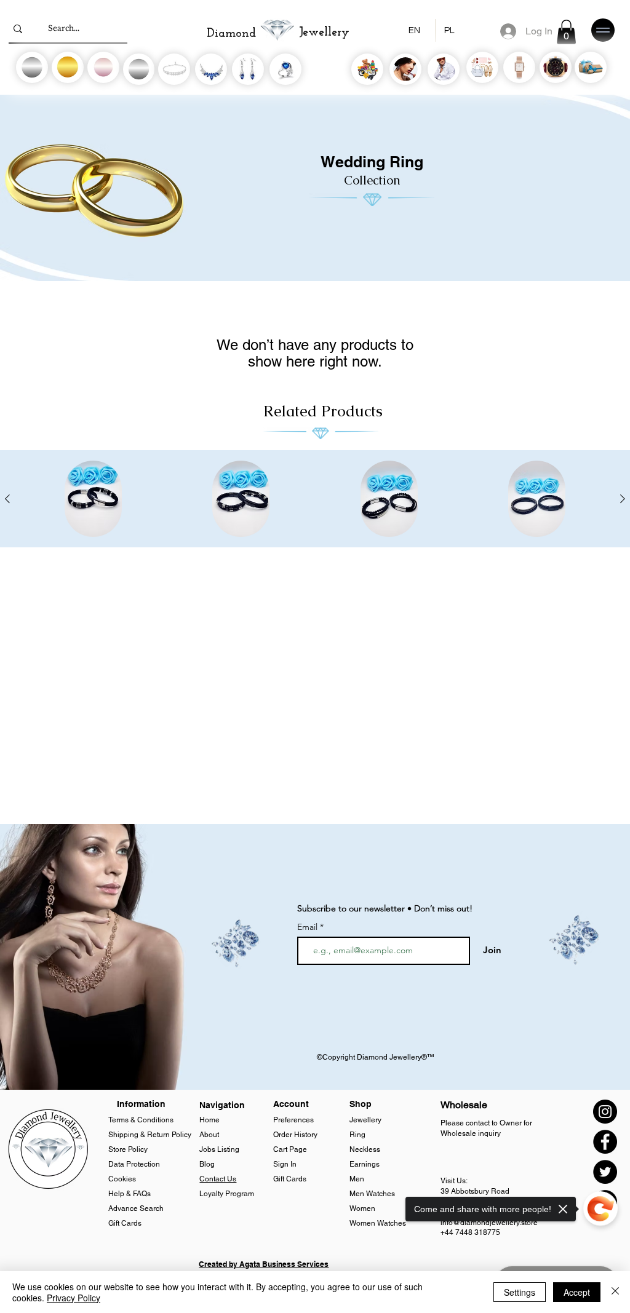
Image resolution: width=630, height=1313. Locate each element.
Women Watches (378, 1223)
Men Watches (373, 1193)
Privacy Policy (73, 1297)
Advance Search (136, 1208)
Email (308, 926)
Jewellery (365, 1120)
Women (363, 1208)
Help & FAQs (129, 1193)
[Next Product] (622, 498)
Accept (577, 1292)
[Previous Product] (7, 498)
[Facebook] (605, 1142)
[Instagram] (605, 1112)
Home (210, 1120)
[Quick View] (93, 499)
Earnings (364, 1164)
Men (356, 1179)
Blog (208, 1164)
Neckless (364, 1149)
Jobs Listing (219, 1149)
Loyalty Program (226, 1193)
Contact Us (217, 1179)
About (209, 1134)
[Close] (615, 1292)
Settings (519, 1292)
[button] (566, 32)
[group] (315, 498)
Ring (357, 1134)
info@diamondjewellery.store (489, 1222)
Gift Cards (125, 1223)
